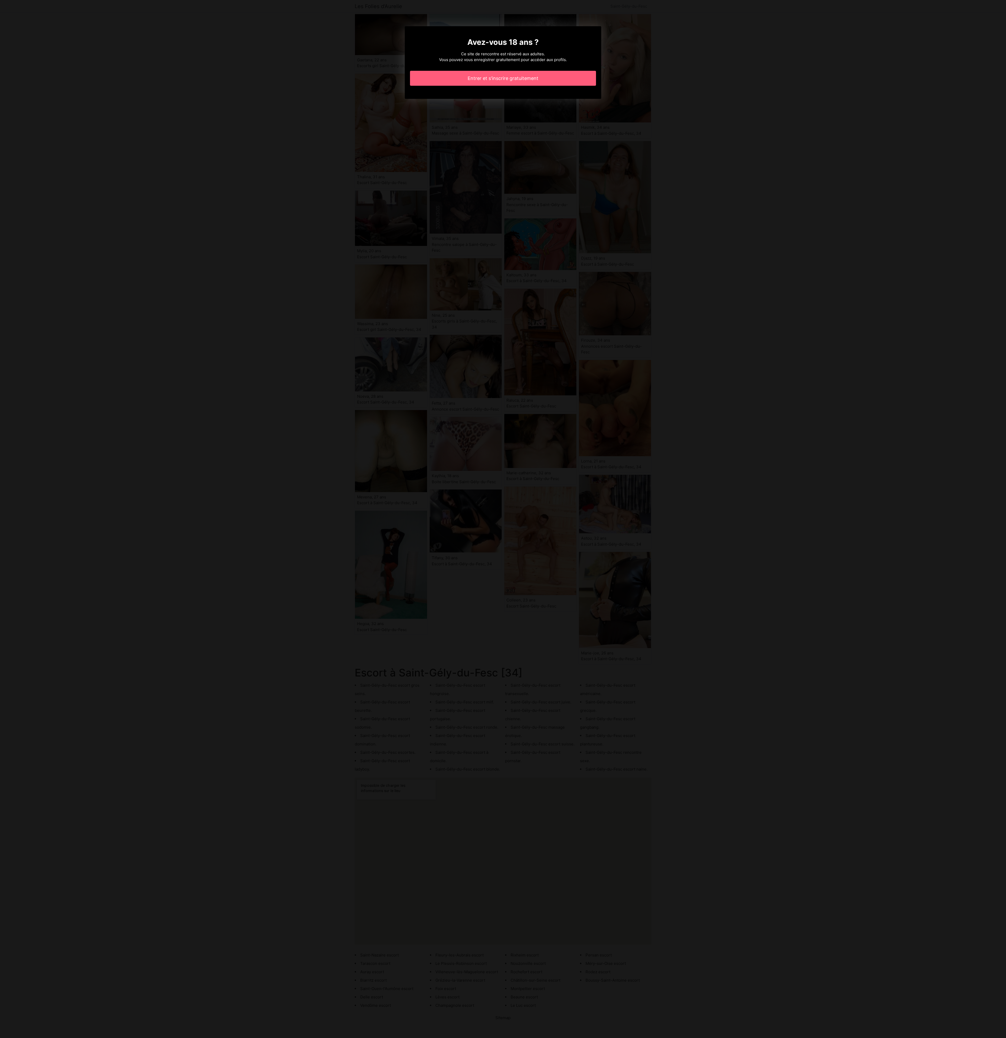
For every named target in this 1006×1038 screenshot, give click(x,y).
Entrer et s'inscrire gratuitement (503, 78)
